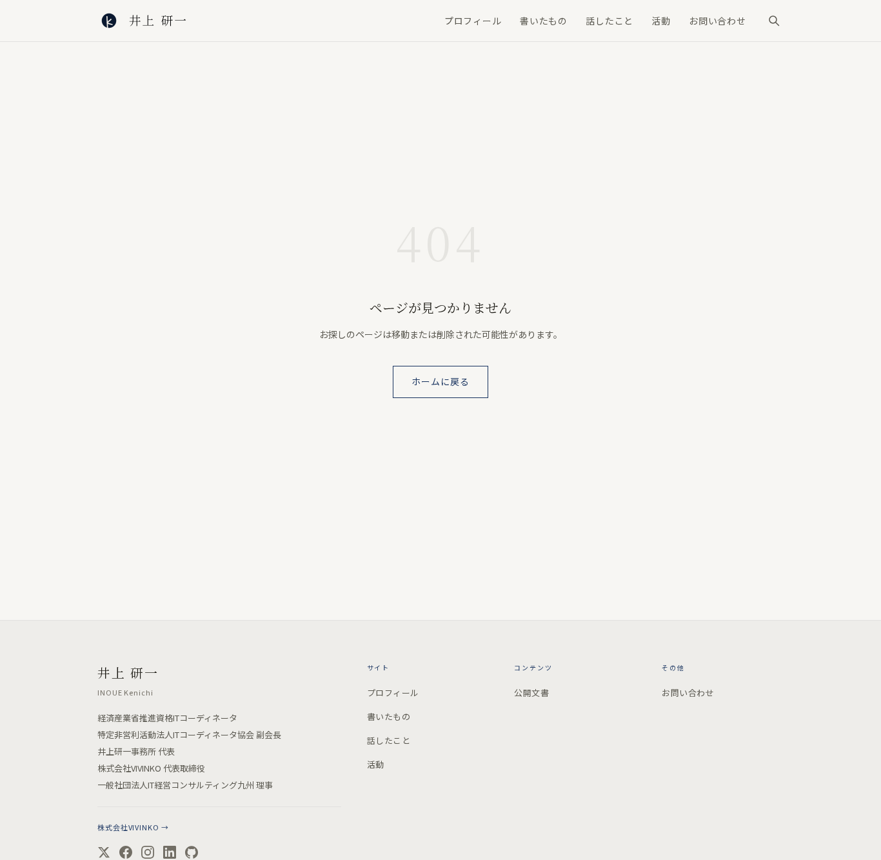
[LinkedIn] (169, 852)
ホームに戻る (440, 381)
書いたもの (544, 20)
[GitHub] (191, 852)
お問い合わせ (717, 20)
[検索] (774, 20)
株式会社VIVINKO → (132, 827)
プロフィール (473, 20)
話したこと (609, 20)
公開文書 (531, 692)
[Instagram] (147, 852)
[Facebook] (125, 852)
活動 (661, 20)
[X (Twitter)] (103, 852)
